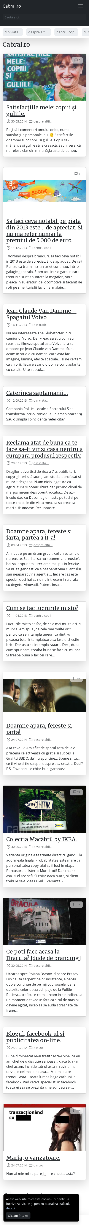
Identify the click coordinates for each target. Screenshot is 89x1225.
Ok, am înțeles (18, 1216)
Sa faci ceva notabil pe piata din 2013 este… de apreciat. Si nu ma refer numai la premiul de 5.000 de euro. (44, 231)
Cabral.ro (12, 6)
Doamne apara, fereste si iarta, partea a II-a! (39, 534)
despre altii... (38, 32)
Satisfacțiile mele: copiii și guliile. (41, 110)
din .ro (38, 1048)
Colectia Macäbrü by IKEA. (41, 839)
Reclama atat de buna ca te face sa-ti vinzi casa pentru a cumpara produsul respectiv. (44, 449)
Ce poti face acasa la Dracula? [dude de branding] (43, 955)
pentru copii (66, 32)
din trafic (39, 325)
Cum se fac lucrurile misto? (42, 608)
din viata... (13, 32)
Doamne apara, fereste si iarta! (39, 729)
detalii (10, 1208)
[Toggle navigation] (80, 6)
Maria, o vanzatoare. (33, 1157)
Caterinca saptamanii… (37, 392)
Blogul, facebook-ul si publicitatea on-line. (35, 1037)
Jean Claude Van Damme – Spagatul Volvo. (41, 314)
